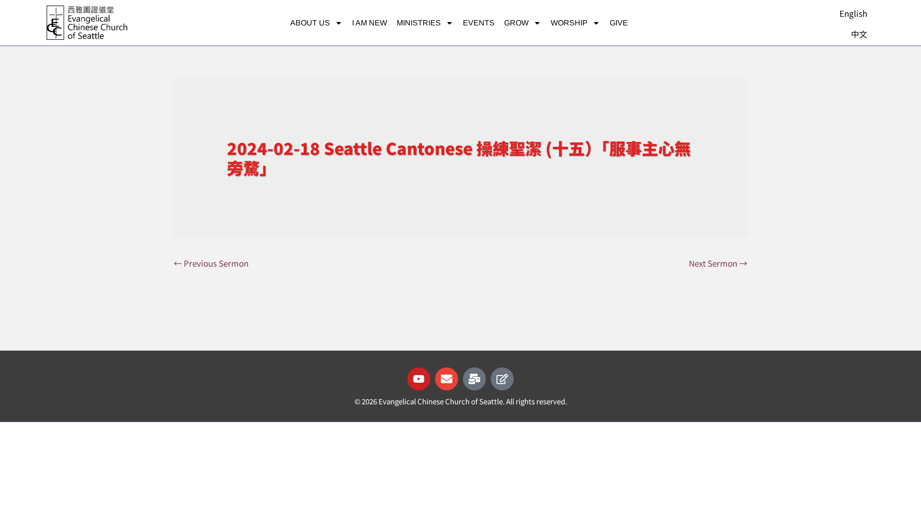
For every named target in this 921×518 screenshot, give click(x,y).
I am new (369, 23)
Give (619, 23)
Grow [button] (516, 23)
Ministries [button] (419, 23)
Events (479, 23)
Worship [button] (569, 23)
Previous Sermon (211, 263)
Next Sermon (718, 263)
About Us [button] (310, 23)
